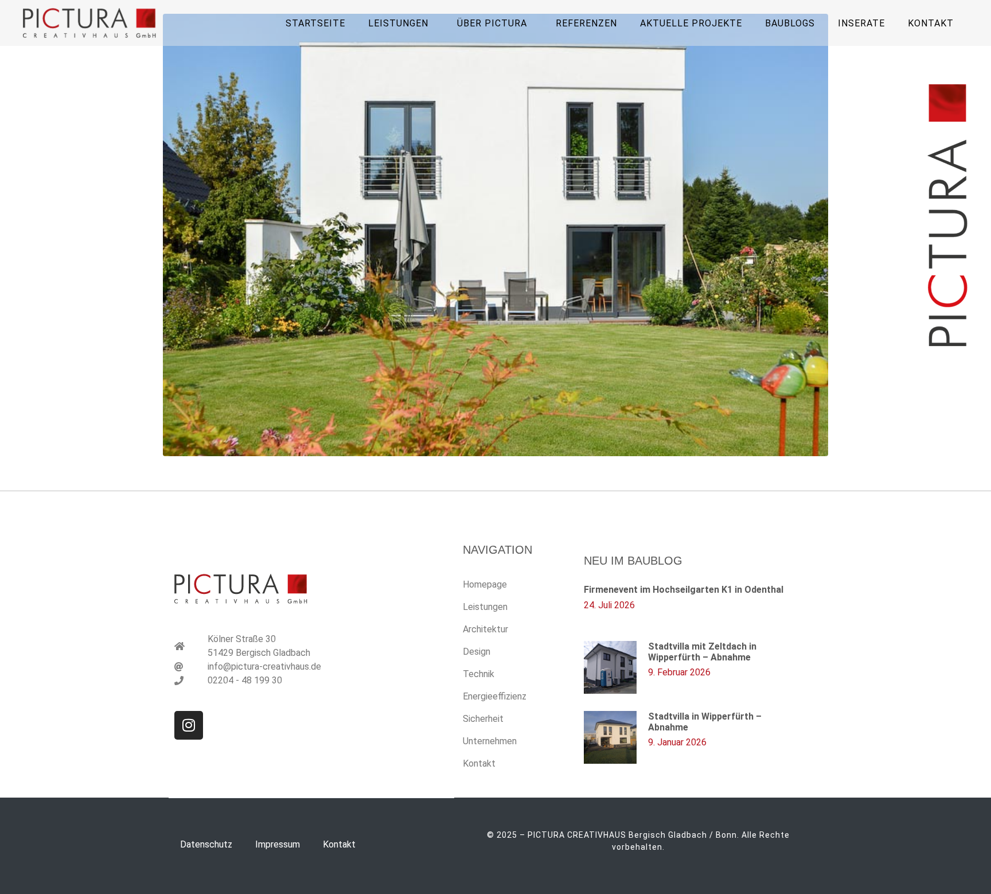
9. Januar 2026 (677, 742)
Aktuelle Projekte (691, 23)
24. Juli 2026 (609, 605)
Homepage (485, 584)
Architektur (485, 629)
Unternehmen (490, 741)
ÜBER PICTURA (492, 23)
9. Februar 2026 (679, 672)
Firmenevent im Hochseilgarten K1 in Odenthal (683, 589)
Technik (478, 673)
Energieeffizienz (494, 696)
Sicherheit (483, 718)
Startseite (315, 23)
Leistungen (485, 606)
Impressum (277, 844)
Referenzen (586, 23)
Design (476, 651)
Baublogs (790, 23)
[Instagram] (188, 725)
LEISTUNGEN (398, 23)
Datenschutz (206, 844)
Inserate (861, 23)
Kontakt (931, 23)
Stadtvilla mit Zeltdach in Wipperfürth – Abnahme (702, 652)
